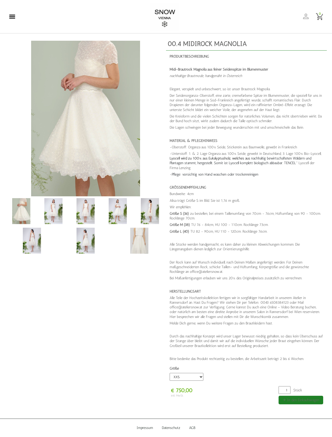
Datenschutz (171, 428)
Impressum (145, 428)
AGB (192, 428)
